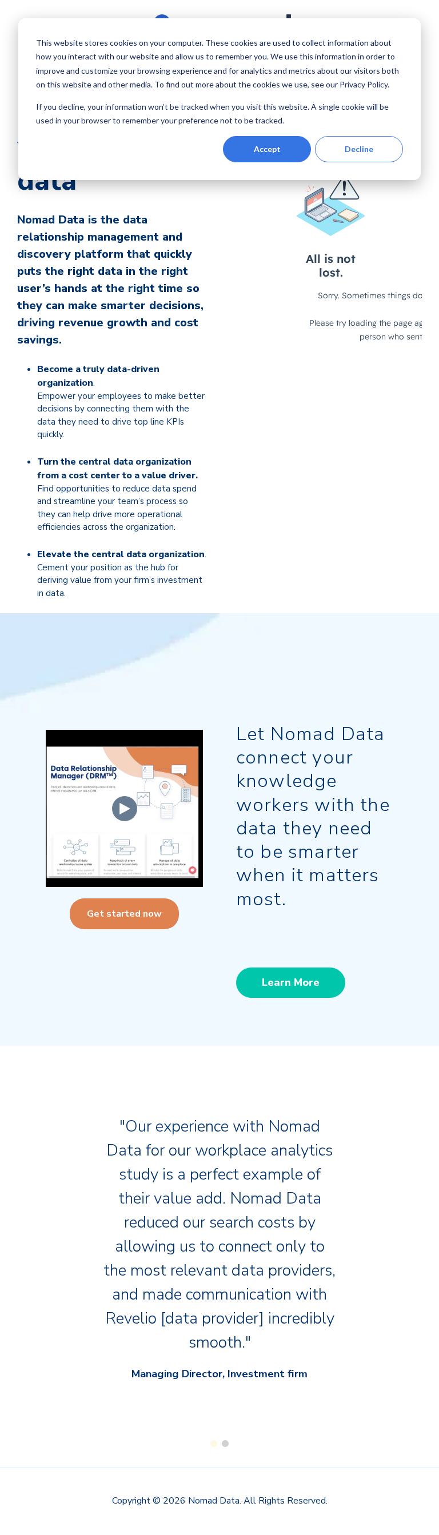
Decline (359, 149)
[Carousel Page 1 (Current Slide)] (213, 1443)
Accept (267, 149)
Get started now (124, 914)
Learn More (291, 982)
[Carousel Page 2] (225, 1443)
